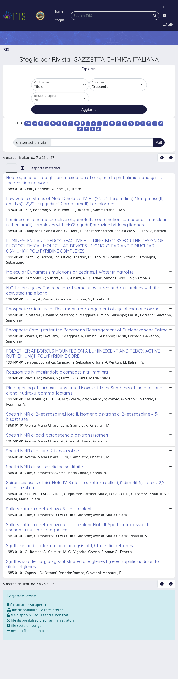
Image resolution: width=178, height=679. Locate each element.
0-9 (28, 123)
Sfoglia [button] (59, 20)
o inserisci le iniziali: (32, 142)
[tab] (11, 168)
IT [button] (164, 7)
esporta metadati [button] (45, 168)
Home (58, 11)
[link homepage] (16, 15)
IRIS (6, 49)
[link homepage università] (40, 15)
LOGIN (168, 24)
